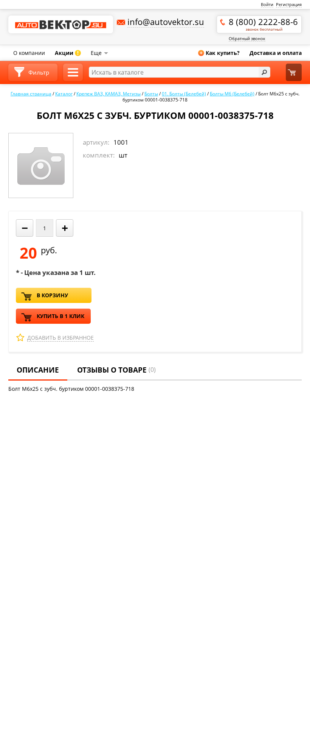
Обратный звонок (247, 38)
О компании (29, 52)
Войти (267, 4)
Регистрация (289, 4)
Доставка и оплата (276, 52)
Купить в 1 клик (60, 316)
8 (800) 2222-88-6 (263, 24)
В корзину (52, 295)
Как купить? (220, 52)
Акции (67, 52)
